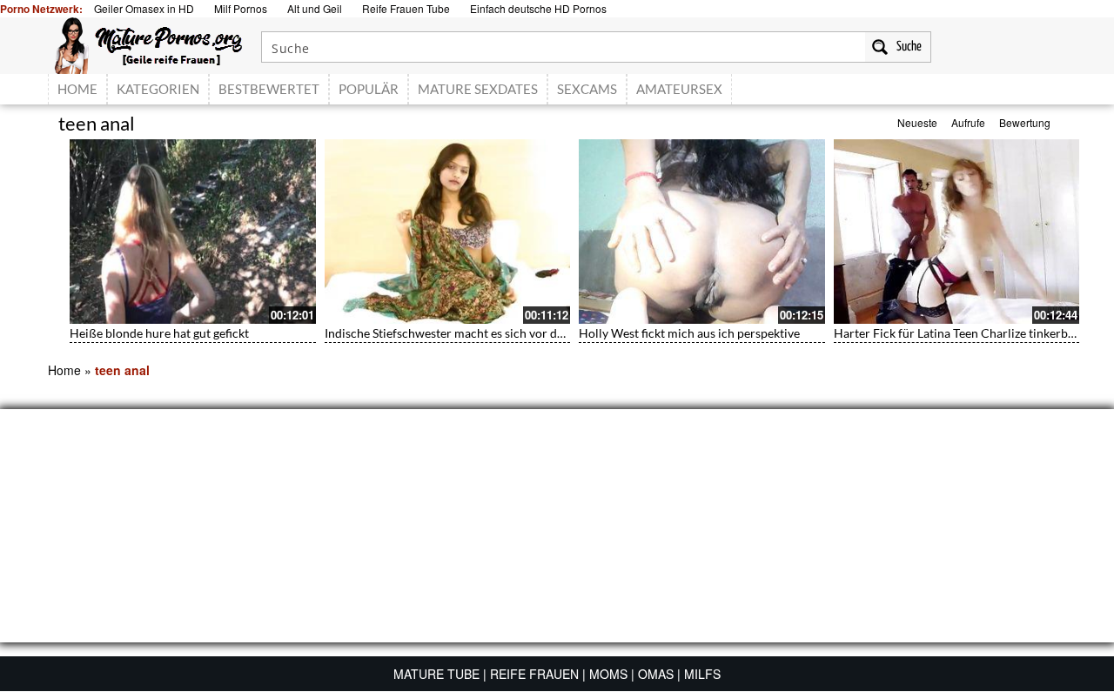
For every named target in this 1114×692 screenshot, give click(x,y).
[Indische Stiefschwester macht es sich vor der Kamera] (448, 231)
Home (64, 370)
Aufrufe (968, 122)
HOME (77, 89)
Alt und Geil (314, 8)
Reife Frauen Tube (406, 8)
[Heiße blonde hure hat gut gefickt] (193, 231)
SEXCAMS (587, 89)
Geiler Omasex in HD (144, 8)
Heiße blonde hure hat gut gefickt (159, 333)
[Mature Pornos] (148, 43)
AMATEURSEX (679, 89)
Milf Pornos (240, 8)
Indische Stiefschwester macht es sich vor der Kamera (469, 333)
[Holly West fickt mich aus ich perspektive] (702, 231)
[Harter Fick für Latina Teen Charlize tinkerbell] (957, 231)
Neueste (917, 122)
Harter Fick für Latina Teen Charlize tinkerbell (957, 333)
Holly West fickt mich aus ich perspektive (689, 333)
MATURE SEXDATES (478, 89)
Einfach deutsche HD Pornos (538, 8)
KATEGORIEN (158, 89)
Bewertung (1024, 122)
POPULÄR (369, 89)
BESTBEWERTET (268, 89)
